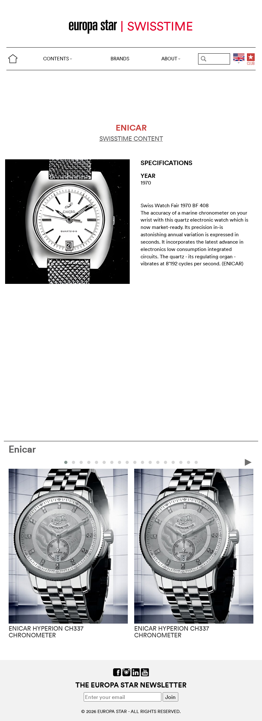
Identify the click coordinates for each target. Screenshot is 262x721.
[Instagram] (126, 671)
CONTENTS (56, 59)
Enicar (22, 449)
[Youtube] (145, 671)
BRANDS (120, 59)
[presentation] (13, 462)
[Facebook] (117, 671)
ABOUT (169, 59)
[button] (66, 462)
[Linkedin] (136, 671)
